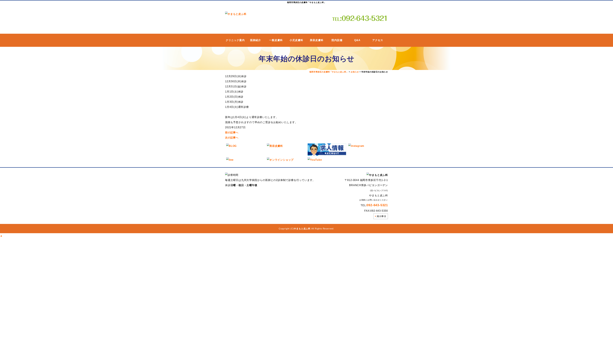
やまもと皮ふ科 (302, 228)
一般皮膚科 (276, 40)
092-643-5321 (377, 205)
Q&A (357, 40)
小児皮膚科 (296, 40)
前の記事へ (231, 132)
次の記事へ (231, 137)
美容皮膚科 (316, 40)
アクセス (377, 40)
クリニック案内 (235, 40)
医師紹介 (255, 40)
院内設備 (337, 40)
